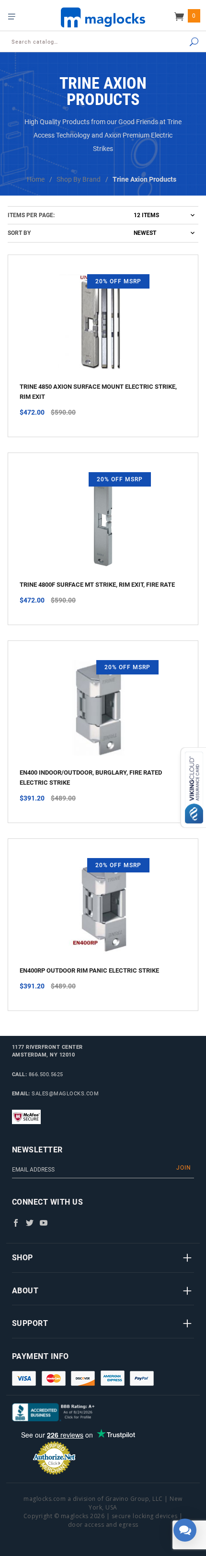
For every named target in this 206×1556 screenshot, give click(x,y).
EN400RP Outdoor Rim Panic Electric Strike (89, 970)
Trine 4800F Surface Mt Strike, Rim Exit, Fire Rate (97, 584)
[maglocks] (103, 17)
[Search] (182, 42)
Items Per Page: (31, 215)
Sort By (19, 233)
